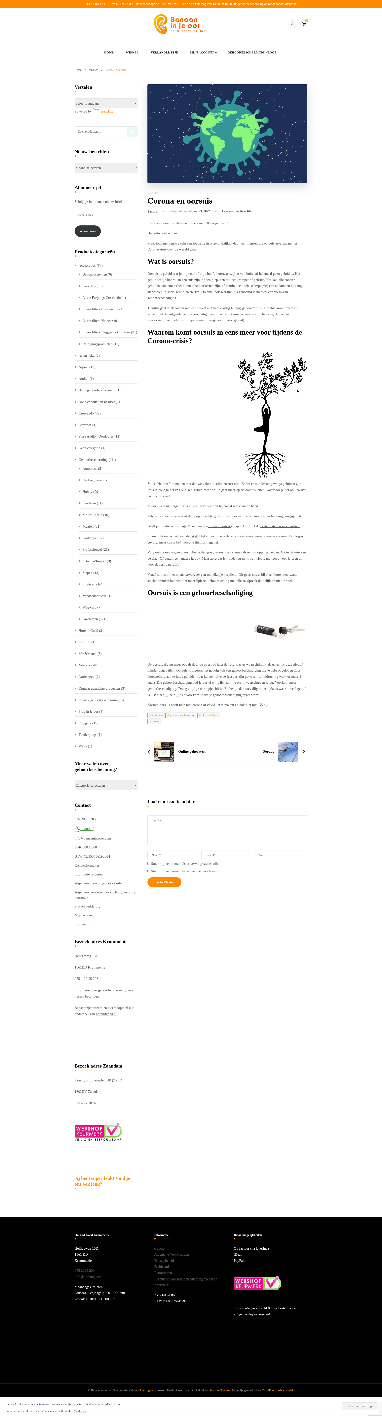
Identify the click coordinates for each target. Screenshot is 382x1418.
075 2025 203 (85, 1270)
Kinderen (89, 503)
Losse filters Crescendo (99, 309)
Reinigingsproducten (97, 344)
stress (155, 721)
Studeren (89, 584)
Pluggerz (85, 723)
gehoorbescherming (182, 715)
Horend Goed (210, 715)
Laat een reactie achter (237, 211)
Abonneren (88, 231)
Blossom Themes (219, 1390)
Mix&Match (87, 654)
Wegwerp (89, 607)
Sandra (152, 211)
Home (109, 52)
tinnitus (232, 292)
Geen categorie (89, 448)
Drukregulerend (94, 480)
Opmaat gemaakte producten (99, 688)
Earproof (85, 425)
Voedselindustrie (94, 596)
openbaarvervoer (188, 575)
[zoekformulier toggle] (292, 24)
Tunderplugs (87, 735)
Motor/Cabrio (92, 515)
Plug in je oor (88, 711)
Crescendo (86, 413)
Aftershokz (87, 355)
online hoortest (219, 526)
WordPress (269, 1390)
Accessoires (87, 265)
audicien (157, 715)
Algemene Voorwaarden (171, 1254)
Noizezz (84, 665)
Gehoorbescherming (93, 460)
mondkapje (215, 575)
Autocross (90, 469)
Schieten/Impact (94, 561)
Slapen (87, 573)
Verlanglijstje (164, 52)
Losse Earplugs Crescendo (102, 298)
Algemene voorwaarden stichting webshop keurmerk (105, 894)
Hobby (87, 492)
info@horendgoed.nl (89, 1277)
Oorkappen (90, 538)
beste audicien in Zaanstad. (280, 526)
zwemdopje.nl (118, 1008)
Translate (106, 111)
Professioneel (92, 549)
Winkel (132, 52)
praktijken (225, 243)
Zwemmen (90, 619)
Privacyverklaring (87, 906)
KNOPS (84, 642)
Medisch (153, 193)
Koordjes (89, 286)
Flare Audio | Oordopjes (96, 436)
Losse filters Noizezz (98, 321)
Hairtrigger (147, 1390)
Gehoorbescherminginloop (252, 52)
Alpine (83, 367)
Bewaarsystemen (95, 274)
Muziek (88, 526)
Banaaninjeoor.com (88, 1008)
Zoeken (132, 132)
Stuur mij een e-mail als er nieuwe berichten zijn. (186, 871)
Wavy (83, 746)
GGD (194, 536)
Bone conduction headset (97, 402)
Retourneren (163, 1273)
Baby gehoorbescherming (97, 390)
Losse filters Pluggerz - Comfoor (106, 332)
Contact (159, 1248)
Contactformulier (87, 865)
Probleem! (82, 924)
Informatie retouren (89, 874)
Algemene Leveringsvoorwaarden (99, 883)
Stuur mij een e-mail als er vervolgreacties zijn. (185, 864)
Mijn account (202, 52)
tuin (296, 552)
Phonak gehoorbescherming (99, 700)
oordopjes (258, 552)
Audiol (84, 378)
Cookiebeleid (80, 1411)
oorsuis (269, 243)
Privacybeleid (164, 1261)
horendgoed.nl (106, 1014)
